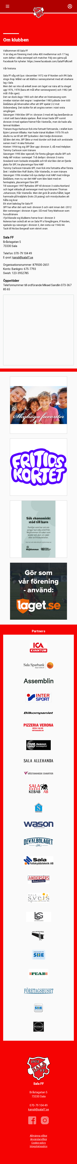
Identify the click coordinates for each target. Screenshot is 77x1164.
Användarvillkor (38, 1139)
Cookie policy (38, 1142)
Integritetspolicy (38, 1146)
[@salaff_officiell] (45, 1120)
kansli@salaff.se (22, 257)
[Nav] (7, 6)
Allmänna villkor (38, 1135)
